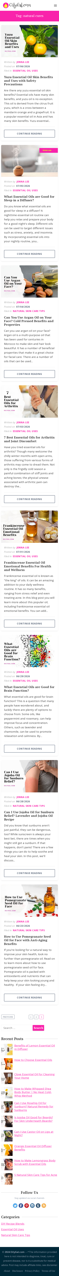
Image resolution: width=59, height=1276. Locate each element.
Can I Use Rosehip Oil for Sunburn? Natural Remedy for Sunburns (33, 1106)
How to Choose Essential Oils (33, 1060)
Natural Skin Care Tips (29, 311)
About (7, 1270)
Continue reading (29, 133)
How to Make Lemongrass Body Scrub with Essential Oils (35, 1162)
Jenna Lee (23, 62)
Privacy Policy (32, 1270)
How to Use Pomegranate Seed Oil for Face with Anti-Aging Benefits (27, 940)
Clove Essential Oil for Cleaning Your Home (34, 1076)
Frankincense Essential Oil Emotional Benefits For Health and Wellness (27, 566)
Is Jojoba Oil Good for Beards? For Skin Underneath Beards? (33, 1119)
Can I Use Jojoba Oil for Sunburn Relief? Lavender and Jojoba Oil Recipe (29, 815)
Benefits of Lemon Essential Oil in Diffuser (34, 1047)
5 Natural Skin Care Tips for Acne (35, 1175)
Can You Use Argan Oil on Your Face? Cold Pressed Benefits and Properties (29, 321)
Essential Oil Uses (25, 70)
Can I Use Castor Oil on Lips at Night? (33, 1133)
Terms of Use (48, 1270)
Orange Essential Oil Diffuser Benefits (33, 1148)
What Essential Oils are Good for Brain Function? (29, 689)
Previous (8, 1017)
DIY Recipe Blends (12, 1224)
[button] (55, 6)
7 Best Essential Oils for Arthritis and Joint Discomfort (29, 439)
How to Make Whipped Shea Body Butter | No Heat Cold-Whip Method (33, 1092)
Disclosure (17, 1270)
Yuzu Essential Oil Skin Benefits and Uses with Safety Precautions (28, 80)
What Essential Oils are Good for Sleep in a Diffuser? (29, 198)
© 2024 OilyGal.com (13, 1252)
